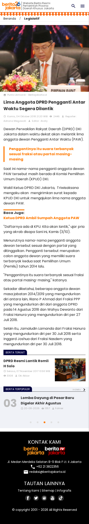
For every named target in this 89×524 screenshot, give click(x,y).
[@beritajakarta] (36, 498)
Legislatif (32, 18)
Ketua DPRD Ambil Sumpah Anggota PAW (41, 217)
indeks (77, 389)
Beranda (9, 18)
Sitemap (48, 490)
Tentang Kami (28, 490)
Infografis (64, 490)
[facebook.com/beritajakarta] (28, 498)
